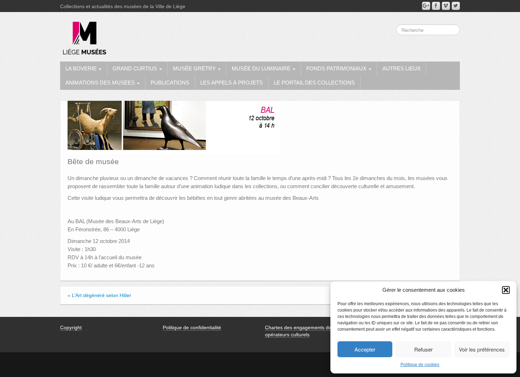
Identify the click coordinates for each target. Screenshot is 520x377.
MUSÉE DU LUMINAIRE (262, 68)
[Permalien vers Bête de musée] (174, 127)
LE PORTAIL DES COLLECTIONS (314, 83)
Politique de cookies (419, 364)
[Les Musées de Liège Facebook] (436, 6)
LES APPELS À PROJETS (231, 83)
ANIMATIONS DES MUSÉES (100, 83)
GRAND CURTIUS (135, 68)
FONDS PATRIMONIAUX (337, 68)
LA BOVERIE (81, 68)
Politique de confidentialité (192, 327)
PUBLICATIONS (170, 83)
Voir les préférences (482, 349)
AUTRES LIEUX (401, 68)
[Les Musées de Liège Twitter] (456, 6)
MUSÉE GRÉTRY (195, 68)
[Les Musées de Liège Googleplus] (426, 6)
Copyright (71, 327)
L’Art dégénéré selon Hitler (101, 295)
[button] (505, 290)
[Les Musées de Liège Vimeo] (446, 6)
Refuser (423, 349)
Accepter (364, 349)
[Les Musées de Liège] (83, 35)
